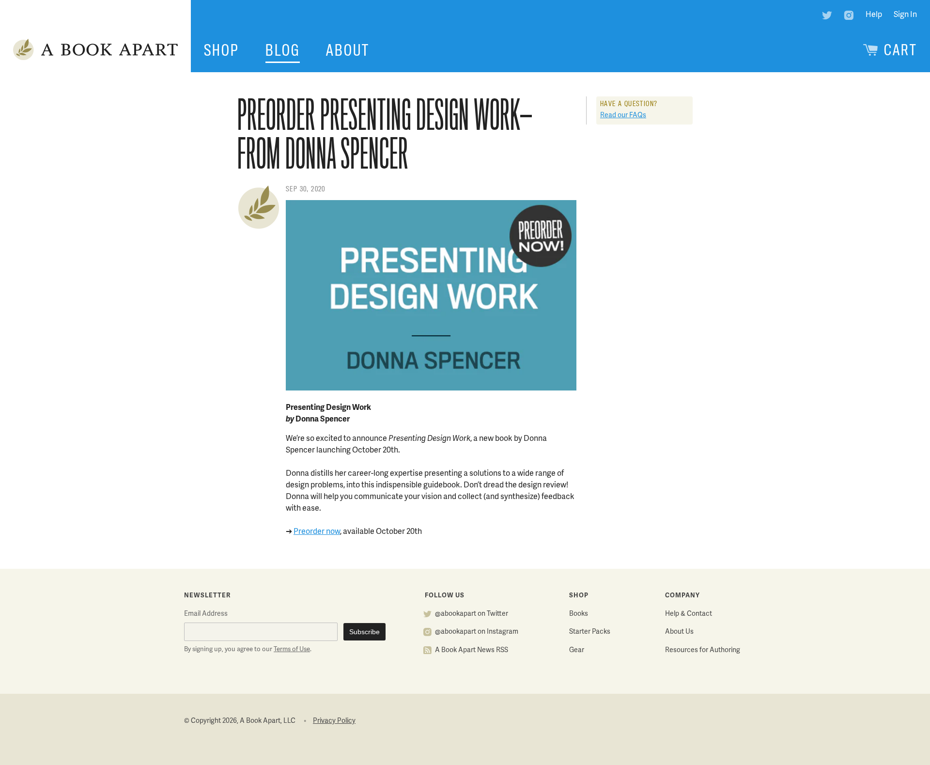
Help (874, 15)
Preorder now (317, 532)
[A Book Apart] (95, 51)
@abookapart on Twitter (471, 614)
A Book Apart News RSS (471, 650)
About (348, 50)
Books (578, 614)
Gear (576, 650)
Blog (282, 50)
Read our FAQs (623, 115)
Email (206, 614)
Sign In (905, 15)
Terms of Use (292, 650)
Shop (221, 50)
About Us (679, 632)
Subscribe (364, 632)
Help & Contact (688, 614)
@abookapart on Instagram (476, 632)
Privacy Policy (334, 721)
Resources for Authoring (702, 650)
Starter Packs (589, 632)
